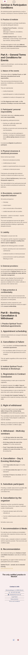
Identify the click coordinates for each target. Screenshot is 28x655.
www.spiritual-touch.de (7, 568)
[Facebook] (13, 640)
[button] (14, 2)
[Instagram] (18, 640)
